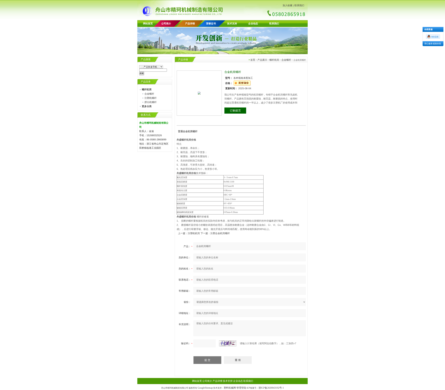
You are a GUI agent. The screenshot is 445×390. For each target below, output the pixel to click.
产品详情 (190, 23)
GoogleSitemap (205, 388)
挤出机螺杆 (150, 102)
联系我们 (299, 5)
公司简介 (207, 381)
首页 (252, 60)
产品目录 (146, 81)
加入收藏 (287, 5)
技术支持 (232, 23)
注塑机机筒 (194, 233)
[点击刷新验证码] (227, 343)
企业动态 (253, 23)
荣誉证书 (211, 23)
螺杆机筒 (274, 60)
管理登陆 (241, 388)
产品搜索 (146, 59)
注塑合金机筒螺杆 (220, 233)
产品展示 (262, 60)
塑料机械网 (230, 388)
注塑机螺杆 (150, 98)
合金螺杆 (149, 94)
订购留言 (235, 110)
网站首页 (148, 23)
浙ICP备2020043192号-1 (271, 388)
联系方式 (146, 115)
